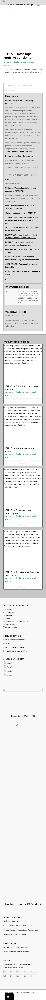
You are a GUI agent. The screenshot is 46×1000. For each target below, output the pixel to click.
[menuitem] (38, 5)
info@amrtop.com (10, 624)
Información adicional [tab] (25, 85)
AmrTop (17, 992)
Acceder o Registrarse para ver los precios (21, 393)
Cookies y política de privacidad (14, 647)
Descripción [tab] (10, 85)
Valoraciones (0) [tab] (11, 90)
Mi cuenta (6, 643)
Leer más (24, 401)
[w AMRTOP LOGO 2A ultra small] (19, 4)
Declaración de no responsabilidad (15, 651)
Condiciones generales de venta (14, 640)
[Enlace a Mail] (41, 995)
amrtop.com (12, 627)
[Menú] (38, 5)
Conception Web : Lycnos (27, 992)
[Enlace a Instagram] (37, 995)
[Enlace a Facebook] (34, 995)
